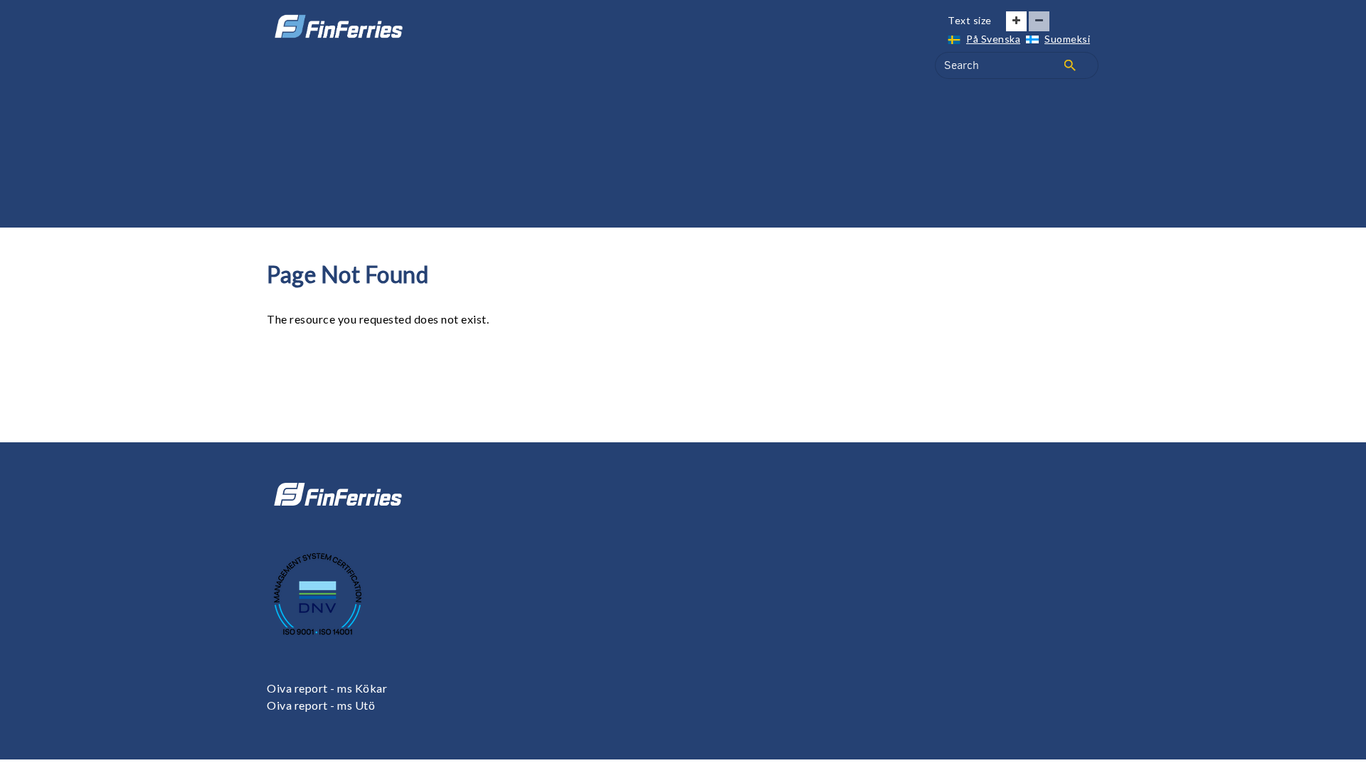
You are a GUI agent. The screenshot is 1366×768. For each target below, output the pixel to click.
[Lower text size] (1039, 21)
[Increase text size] (1016, 21)
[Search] (1070, 65)
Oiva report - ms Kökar (327, 688)
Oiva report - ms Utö (321, 705)
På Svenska (993, 39)
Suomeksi (1067, 39)
